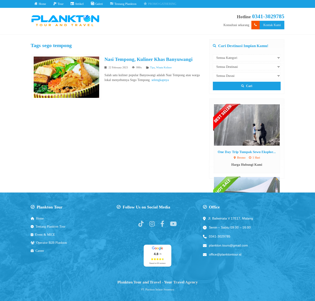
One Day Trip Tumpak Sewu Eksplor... (247, 152)
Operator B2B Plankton (51, 242)
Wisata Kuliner (164, 67)
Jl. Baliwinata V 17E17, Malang (230, 218)
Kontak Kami (272, 25)
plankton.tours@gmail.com (228, 245)
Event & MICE (45, 234)
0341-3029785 (268, 16)
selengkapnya (160, 80)
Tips (152, 67)
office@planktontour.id (225, 254)
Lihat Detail (251, 124)
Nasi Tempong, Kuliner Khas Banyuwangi (148, 59)
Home (40, 218)
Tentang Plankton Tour (50, 226)
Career (40, 251)
